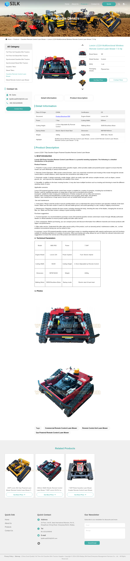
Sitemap (17, 556)
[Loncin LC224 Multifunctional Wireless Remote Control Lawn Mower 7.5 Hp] (55, 67)
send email (92, 543)
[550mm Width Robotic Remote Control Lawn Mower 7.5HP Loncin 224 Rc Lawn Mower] (49, 470)
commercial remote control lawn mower (61, 428)
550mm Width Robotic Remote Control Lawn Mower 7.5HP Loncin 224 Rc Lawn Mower (50, 489)
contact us (95, 4)
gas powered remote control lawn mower (52, 433)
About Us (8, 523)
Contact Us (9, 531)
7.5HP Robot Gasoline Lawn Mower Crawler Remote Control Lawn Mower (80, 489)
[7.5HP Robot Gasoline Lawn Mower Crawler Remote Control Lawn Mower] (80, 470)
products (84, 4)
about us (75, 4)
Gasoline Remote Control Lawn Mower (33, 39)
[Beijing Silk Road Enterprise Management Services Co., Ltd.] (12, 4)
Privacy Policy (8, 556)
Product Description (79, 98)
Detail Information (49, 98)
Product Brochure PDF (63, 116)
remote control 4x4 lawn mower (95, 428)
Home (67, 4)
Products (16, 39)
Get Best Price (98, 80)
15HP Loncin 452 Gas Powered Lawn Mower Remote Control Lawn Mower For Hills (19, 489)
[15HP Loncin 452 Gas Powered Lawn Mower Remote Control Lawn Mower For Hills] (19, 470)
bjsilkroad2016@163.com (18, 99)
